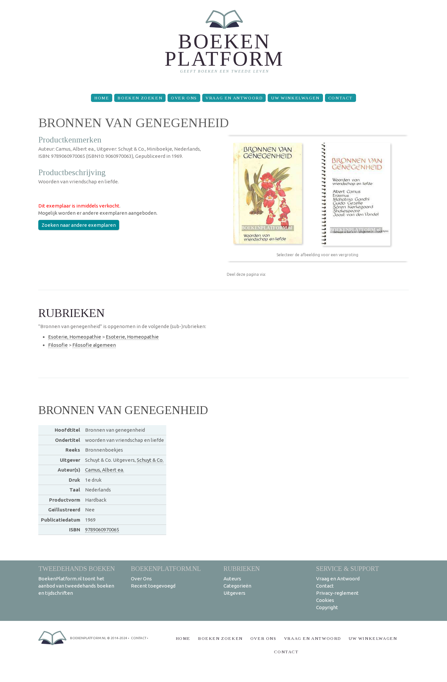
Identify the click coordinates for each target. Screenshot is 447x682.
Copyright (327, 607)
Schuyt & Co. (150, 460)
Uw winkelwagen (295, 97)
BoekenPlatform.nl (166, 568)
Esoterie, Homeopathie (74, 337)
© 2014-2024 (117, 638)
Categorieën (237, 586)
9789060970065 (102, 529)
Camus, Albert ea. (104, 470)
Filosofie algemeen (94, 345)
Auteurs (232, 578)
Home (101, 97)
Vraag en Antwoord (234, 97)
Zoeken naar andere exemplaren (79, 225)
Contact (340, 97)
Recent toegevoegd (153, 586)
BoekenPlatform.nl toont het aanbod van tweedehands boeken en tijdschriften (76, 586)
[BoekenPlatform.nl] (223, 44)
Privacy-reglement (337, 593)
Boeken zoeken (139, 97)
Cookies (325, 600)
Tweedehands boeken (76, 568)
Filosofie (58, 345)
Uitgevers (234, 593)
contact (138, 638)
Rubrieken (242, 568)
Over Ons (184, 97)
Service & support (347, 568)
